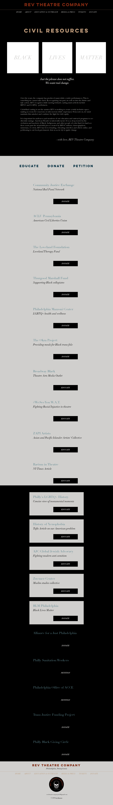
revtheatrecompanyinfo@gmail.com (57, 794)
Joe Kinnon (58, 798)
